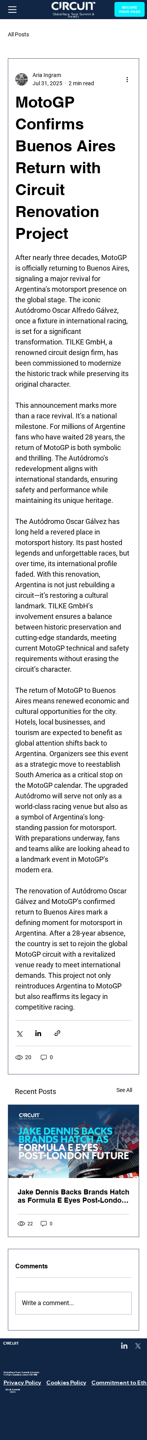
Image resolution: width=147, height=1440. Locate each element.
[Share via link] (57, 1033)
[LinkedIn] (124, 1346)
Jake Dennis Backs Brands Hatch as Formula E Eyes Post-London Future (73, 1196)
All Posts (18, 34)
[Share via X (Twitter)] (19, 1033)
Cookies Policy (66, 1382)
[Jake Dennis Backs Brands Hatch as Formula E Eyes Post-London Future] (73, 1141)
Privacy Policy (22, 1382)
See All (124, 1090)
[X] (138, 1346)
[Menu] (12, 9)
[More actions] (127, 79)
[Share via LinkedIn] (38, 1033)
